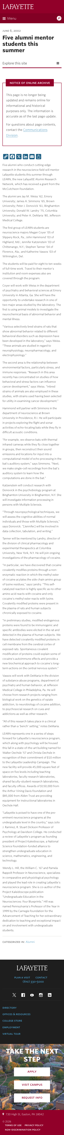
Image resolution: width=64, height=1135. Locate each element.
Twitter (14, 995)
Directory (9, 1007)
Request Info (32, 1097)
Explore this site (14, 63)
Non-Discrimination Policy (22, 1129)
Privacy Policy (34, 1125)
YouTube (32, 995)
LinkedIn (50, 995)
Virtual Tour (11, 1033)
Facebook (23, 995)
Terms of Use (13, 1125)
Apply (32, 1071)
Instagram (41, 995)
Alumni (30, 942)
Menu (11, 18)
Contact (41, 977)
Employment (11, 1027)
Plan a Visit (22, 977)
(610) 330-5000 (33, 981)
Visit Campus (32, 1085)
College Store (12, 1020)
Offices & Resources (16, 1014)
